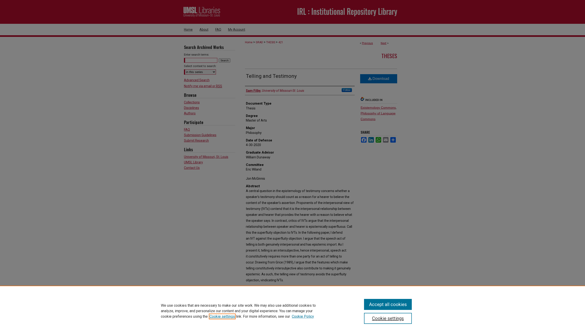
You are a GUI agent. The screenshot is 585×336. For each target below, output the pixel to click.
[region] (292, 311)
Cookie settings (222, 316)
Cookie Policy (303, 316)
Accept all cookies (388, 304)
